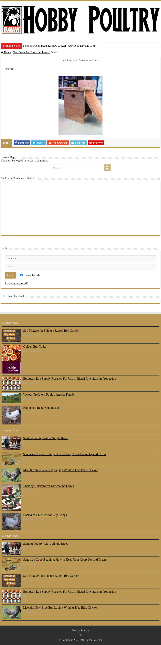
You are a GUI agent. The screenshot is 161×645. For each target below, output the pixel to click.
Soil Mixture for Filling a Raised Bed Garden (51, 330)
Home (7, 52)
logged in (21, 160)
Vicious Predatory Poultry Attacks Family (49, 394)
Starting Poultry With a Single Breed (45, 438)
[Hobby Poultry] (80, 20)
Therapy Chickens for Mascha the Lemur (48, 486)
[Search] (107, 167)
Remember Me (31, 275)
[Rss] (80, 635)
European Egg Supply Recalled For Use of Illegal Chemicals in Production (69, 378)
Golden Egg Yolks (34, 346)
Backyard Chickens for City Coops (45, 515)
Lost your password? (16, 283)
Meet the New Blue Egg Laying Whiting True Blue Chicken (60, 470)
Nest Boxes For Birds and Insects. (31, 52)
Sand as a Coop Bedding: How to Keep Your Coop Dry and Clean (59, 45)
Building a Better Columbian (41, 408)
